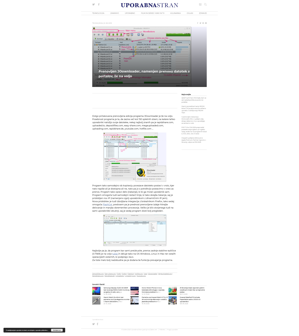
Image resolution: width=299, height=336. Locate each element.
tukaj (115, 254)
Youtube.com (141, 276)
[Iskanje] (205, 4)
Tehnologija (97, 23)
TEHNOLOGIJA (98, 13)
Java (145, 274)
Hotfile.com (139, 274)
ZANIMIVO (114, 13)
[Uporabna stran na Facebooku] (99, 4)
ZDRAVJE (203, 13)
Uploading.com (130, 276)
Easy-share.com (110, 274)
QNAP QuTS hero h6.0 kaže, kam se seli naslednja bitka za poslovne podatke (194, 100)
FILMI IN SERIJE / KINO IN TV (152, 13)
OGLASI (190, 13)
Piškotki (162, 329)
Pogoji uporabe (172, 329)
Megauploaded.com (165, 274)
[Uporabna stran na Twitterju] (93, 4)
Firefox (124, 274)
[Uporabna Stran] (149, 5)
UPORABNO (130, 13)
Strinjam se (57, 330)
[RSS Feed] (200, 4)
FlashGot (107, 204)
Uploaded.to (120, 276)
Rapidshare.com (98, 276)
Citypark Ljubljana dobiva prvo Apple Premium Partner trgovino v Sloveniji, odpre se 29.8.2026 (194, 140)
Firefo (119, 274)
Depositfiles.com (98, 274)
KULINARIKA (175, 13)
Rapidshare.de (110, 276)
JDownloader (152, 274)
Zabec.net (153, 329)
